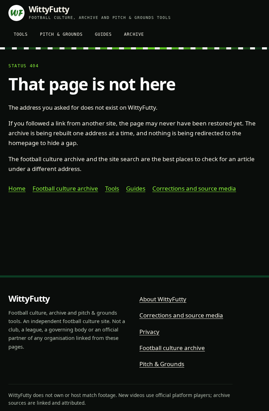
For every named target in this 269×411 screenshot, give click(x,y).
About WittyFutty (162, 299)
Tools (21, 34)
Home (17, 188)
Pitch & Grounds (61, 34)
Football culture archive (65, 188)
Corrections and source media (194, 188)
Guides (103, 34)
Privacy (149, 332)
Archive (134, 34)
